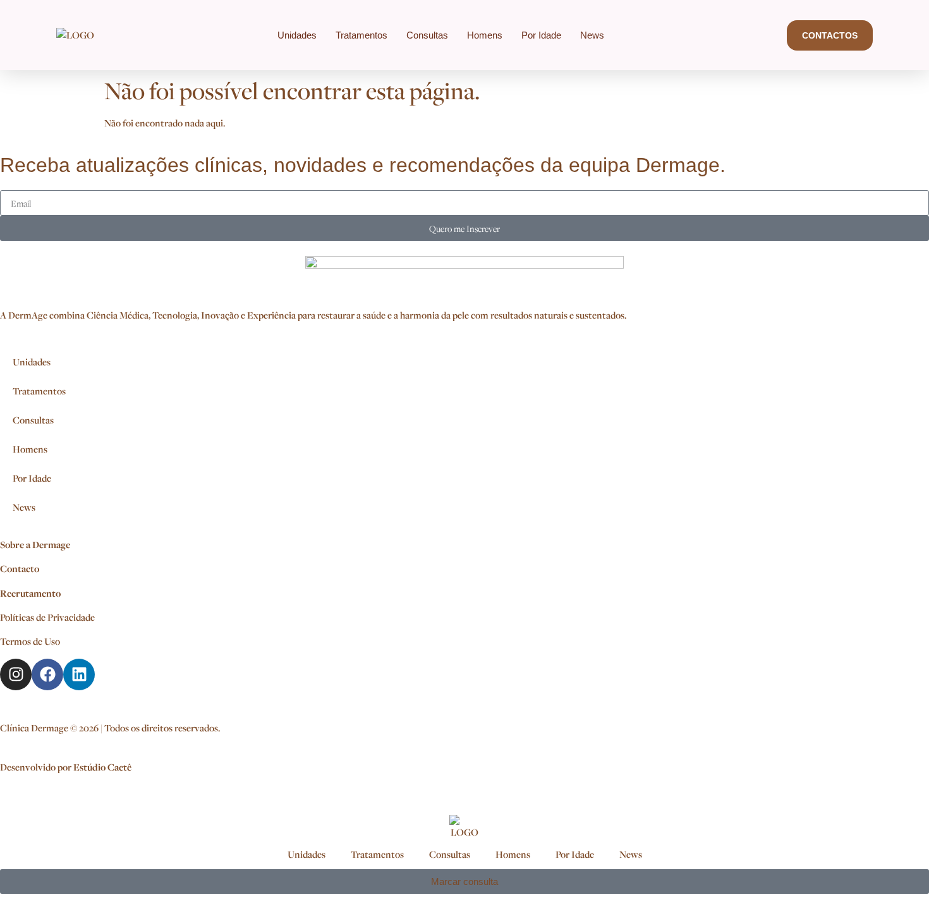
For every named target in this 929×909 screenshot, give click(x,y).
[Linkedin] (79, 674)
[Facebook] (47, 674)
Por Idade (541, 35)
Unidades (297, 35)
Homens (484, 35)
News (592, 35)
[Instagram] (16, 674)
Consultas (427, 35)
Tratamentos (361, 35)
